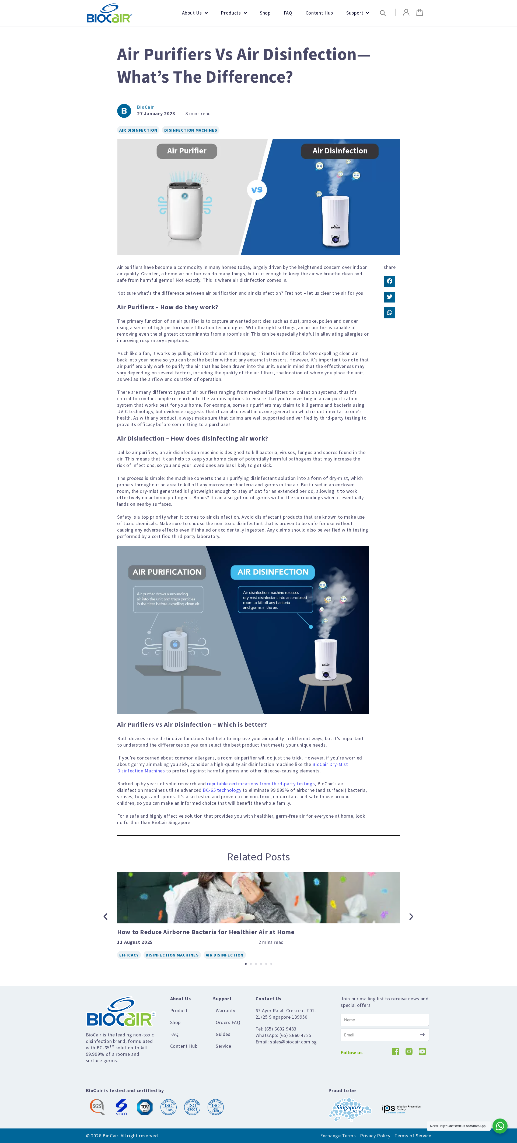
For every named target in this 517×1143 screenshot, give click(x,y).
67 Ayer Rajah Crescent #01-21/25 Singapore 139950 (286, 1013)
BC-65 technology (222, 790)
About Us (180, 999)
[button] (383, 13)
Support (222, 999)
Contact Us (268, 999)
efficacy (129, 955)
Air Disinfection (138, 130)
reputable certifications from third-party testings (261, 783)
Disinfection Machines (190, 130)
